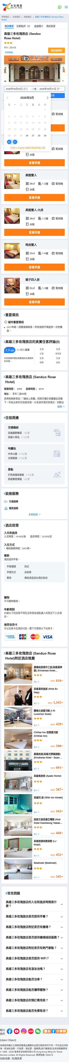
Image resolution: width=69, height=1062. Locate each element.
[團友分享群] (55, 1031)
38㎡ (32, 183)
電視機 (59, 114)
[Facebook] (9, 1031)
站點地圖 (5, 1058)
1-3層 (45, 288)
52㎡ (32, 288)
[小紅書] (31, 1031)
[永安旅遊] (12, 7)
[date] (19, 88)
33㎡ (32, 253)
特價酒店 (5, 16)
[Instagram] (24, 1031)
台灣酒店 (16, 16)
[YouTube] (16, 1031)
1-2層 (45, 183)
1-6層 (45, 253)
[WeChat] (38, 1031)
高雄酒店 (27, 16)
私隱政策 (17, 1058)
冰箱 (32, 154)
